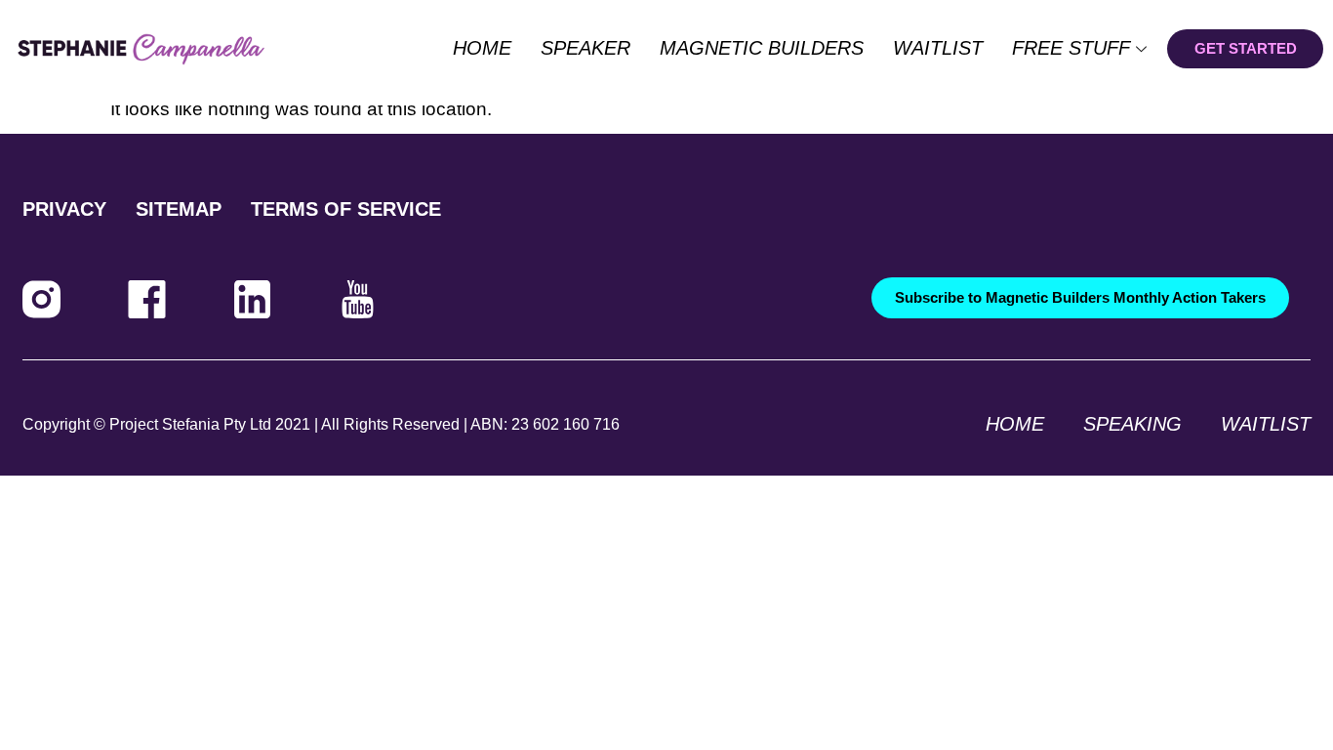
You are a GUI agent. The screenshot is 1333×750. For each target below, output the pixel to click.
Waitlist (938, 48)
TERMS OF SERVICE (346, 209)
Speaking (1132, 424)
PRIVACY (64, 209)
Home (482, 48)
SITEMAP (179, 209)
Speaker (585, 48)
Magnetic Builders (762, 48)
